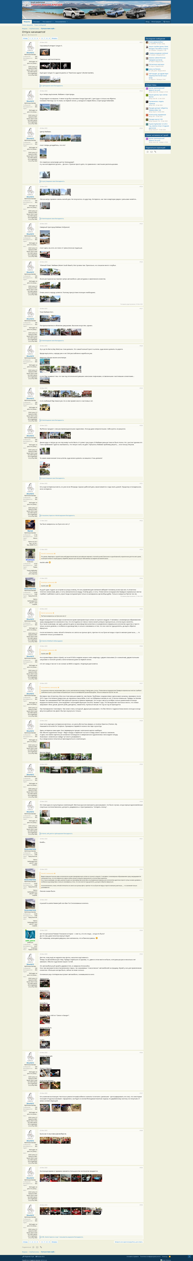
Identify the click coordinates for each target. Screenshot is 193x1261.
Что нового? (47, 22)
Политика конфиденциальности (150, 1256)
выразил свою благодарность (52, 86)
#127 (141, 308)
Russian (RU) (41, 1256)
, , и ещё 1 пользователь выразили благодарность (62, 1237)
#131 (141, 483)
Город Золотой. (32, 596)
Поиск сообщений (40, 25)
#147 (141, 1093)
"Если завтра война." (156, 42)
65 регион (34, 948)
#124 (141, 186)
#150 (141, 1205)
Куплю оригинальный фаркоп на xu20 (156, 89)
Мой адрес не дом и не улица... (32, 62)
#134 (141, 578)
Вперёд (54, 38)
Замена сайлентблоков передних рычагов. (157, 59)
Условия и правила (133, 1256)
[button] (53, 22)
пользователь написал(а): (49, 687)
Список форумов (27, 25)
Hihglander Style (29, 1256)
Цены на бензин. (155, 69)
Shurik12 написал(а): (47, 553)
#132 (141, 520)
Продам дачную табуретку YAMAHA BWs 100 (158, 109)
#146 (141, 1052)
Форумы (27, 22)
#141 (141, 839)
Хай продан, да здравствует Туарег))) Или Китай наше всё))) (158, 76)
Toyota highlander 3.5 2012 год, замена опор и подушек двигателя (159, 126)
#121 (141, 42)
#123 (141, 128)
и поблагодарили (52, 641)
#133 (141, 549)
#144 (141, 930)
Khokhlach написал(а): (48, 582)
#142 (141, 869)
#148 (141, 1130)
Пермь (35, 567)
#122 (141, 91)
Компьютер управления (157, 115)
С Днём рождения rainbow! (158, 53)
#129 (141, 388)
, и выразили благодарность (58, 515)
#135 (141, 609)
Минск (35, 538)
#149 (141, 1168)
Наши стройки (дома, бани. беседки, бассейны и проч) (158, 47)
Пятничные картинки (156, 64)
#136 (141, 646)
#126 (141, 262)
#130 (141, 425)
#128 (141, 346)
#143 (141, 900)
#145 (141, 954)
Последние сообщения (155, 38)
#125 (141, 224)
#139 (141, 764)
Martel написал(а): (46, 613)
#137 (141, 683)
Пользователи (60, 22)
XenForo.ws (44, 1260)
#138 (141, 721)
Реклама (36, 22)
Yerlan (25, 35)
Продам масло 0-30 (156, 119)
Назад (25, 38)
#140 (141, 801)
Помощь (165, 1256)
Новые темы (151, 85)
